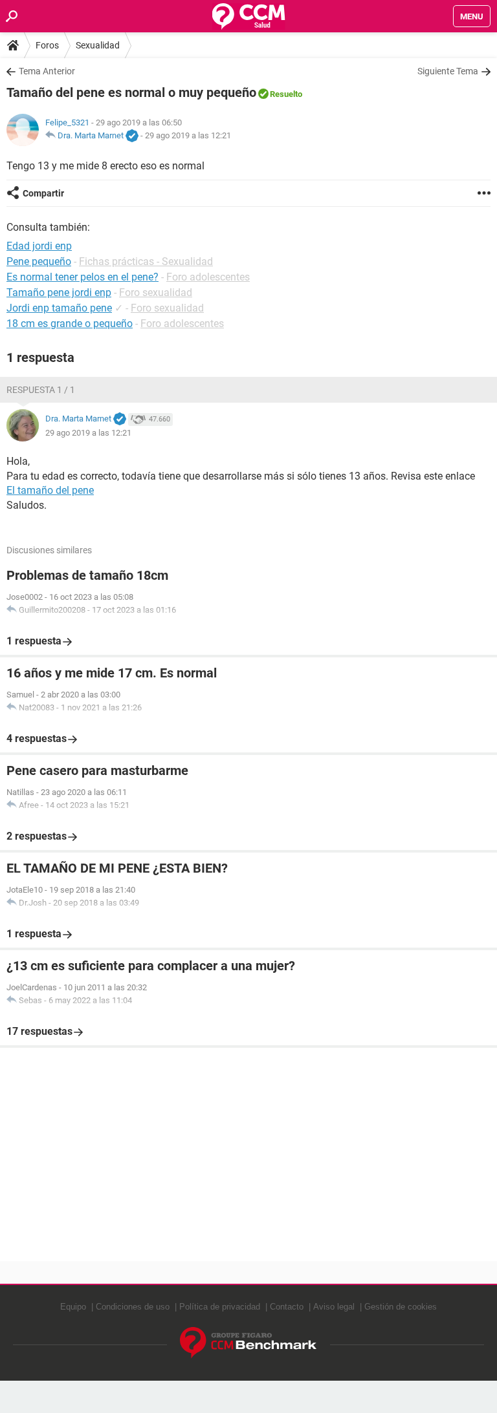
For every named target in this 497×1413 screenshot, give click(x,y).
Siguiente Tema (447, 71)
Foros (47, 45)
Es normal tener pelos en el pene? (82, 277)
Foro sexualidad (155, 292)
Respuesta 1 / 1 (40, 390)
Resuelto (286, 94)
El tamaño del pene (50, 490)
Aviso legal (334, 1307)
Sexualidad (98, 45)
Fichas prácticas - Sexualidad (146, 261)
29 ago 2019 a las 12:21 (188, 135)
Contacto (287, 1307)
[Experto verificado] (132, 136)
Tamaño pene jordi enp (58, 292)
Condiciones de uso (133, 1307)
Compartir (43, 193)
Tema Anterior (47, 71)
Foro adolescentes (208, 277)
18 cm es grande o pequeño (69, 323)
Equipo (73, 1307)
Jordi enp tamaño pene (59, 308)
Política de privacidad (219, 1307)
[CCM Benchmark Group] (248, 1343)
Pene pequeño (38, 261)
